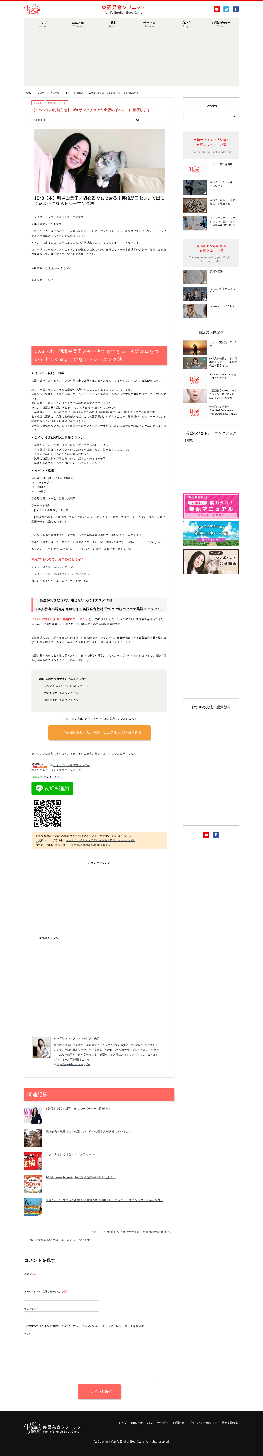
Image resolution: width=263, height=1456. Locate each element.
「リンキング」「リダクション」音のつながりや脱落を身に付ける (222, 221)
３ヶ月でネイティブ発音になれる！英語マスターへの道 (100, 840)
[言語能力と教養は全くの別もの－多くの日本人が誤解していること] (33, 1144)
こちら (50, 268)
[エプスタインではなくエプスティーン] (33, 1167)
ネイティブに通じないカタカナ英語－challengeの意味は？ (131, 1231)
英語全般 (38, 103)
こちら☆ (126, 835)
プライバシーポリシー (203, 1422)
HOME (30, 93)
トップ (42, 24)
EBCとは (78, 24)
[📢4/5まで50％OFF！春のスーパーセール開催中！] (33, 1121)
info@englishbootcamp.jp (88, 844)
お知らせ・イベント (57, 103)
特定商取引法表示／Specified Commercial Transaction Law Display (223, 410)
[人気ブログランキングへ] (39, 765)
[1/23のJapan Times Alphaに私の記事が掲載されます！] (33, 1190)
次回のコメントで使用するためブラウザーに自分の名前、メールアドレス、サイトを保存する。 (88, 1326)
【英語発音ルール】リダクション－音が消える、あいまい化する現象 (223, 394)
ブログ (185, 24)
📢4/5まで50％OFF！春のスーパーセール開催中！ (78, 1108)
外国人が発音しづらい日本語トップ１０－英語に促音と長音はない (223, 362)
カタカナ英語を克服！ (222, 164)
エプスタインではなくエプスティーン (70, 1154)
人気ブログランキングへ (68, 770)
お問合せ (178, 1422)
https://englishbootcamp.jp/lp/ (73, 1064)
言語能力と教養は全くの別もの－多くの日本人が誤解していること (89, 1131)
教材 (150, 1422)
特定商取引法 (230, 1422)
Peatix (55, 567)
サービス (149, 24)
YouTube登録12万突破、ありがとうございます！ (61, 1239)
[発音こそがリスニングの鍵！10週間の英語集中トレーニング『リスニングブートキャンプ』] (33, 1213)
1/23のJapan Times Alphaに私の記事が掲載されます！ (81, 1177)
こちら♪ (86, 574)
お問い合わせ (221, 24)
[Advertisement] (131, 61)
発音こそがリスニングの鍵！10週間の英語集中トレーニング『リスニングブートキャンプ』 (104, 1200)
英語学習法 (216, 271)
